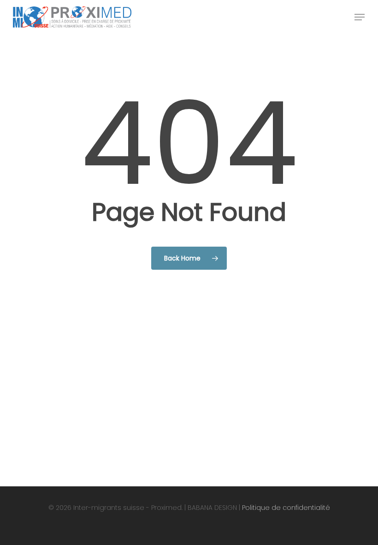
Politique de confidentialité (286, 507)
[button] (359, 17)
